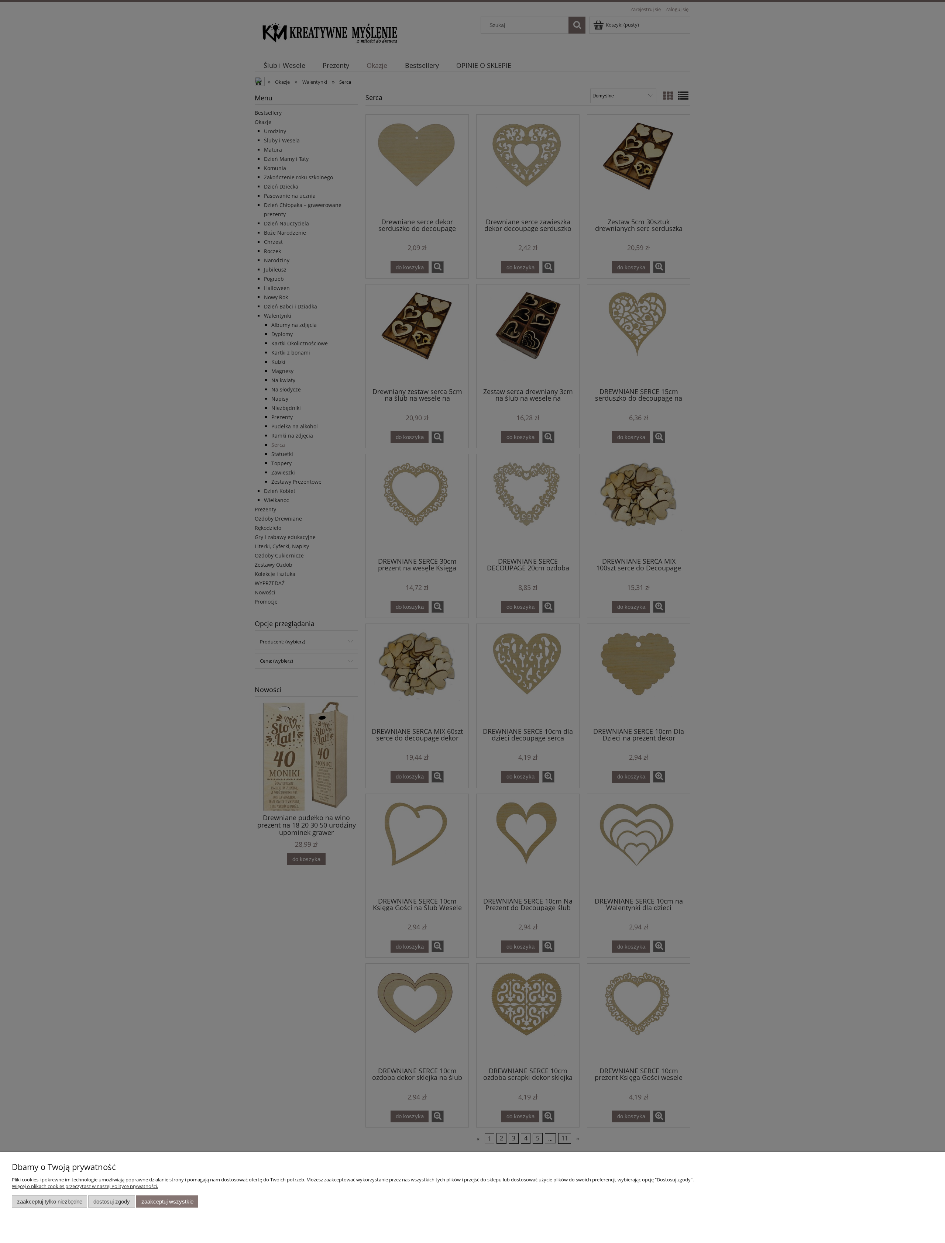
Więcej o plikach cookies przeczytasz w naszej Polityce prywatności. (85, 1186)
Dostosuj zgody (111, 1201)
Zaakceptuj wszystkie (167, 1201)
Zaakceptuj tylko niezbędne (49, 1201)
